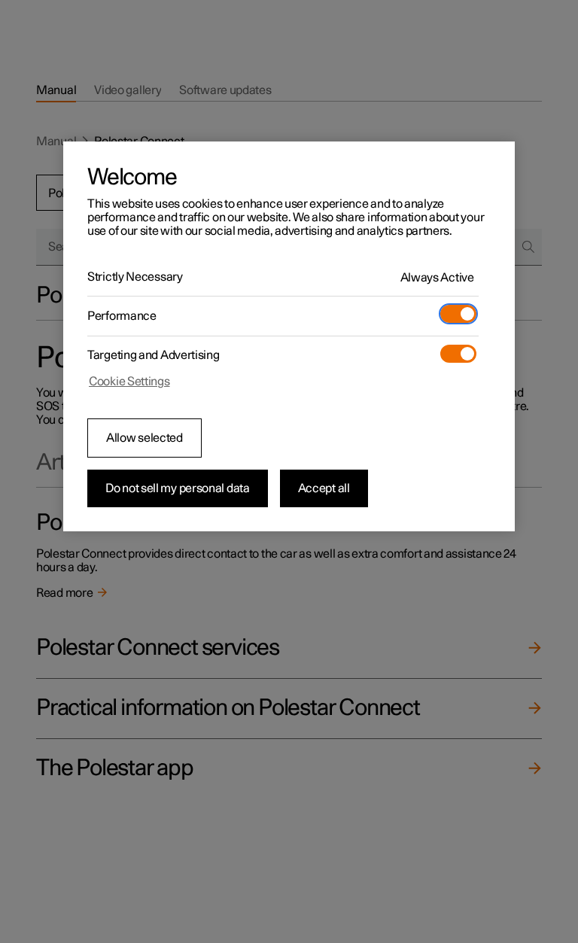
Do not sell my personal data (177, 488)
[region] (289, 336)
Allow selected (144, 438)
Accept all (324, 488)
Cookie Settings (129, 382)
